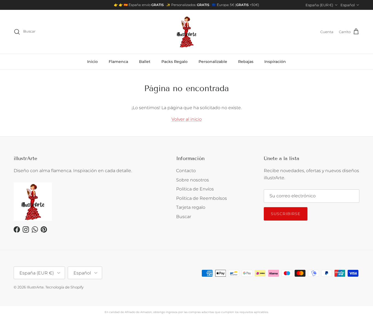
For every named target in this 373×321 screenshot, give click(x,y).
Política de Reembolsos (201, 198)
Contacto (186, 170)
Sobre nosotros (192, 180)
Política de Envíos (195, 189)
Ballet (144, 61)
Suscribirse (285, 213)
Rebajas (245, 61)
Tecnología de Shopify (64, 287)
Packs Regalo (174, 61)
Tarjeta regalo (190, 207)
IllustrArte (35, 287)
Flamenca (118, 61)
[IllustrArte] (186, 31)
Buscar (183, 216)
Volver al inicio (186, 119)
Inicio (92, 61)
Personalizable (213, 61)
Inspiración (275, 61)
